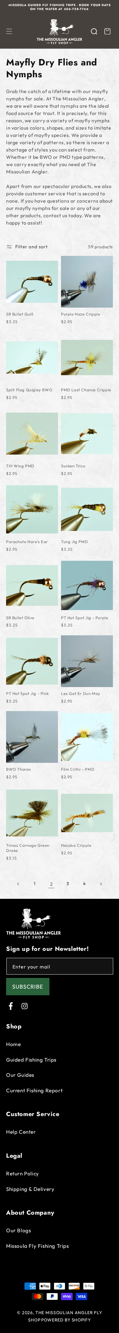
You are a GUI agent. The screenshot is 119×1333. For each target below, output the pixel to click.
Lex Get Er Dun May (80, 693)
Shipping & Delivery (30, 1189)
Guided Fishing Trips (31, 1059)
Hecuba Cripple (76, 845)
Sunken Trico (73, 465)
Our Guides (20, 1075)
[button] (9, 31)
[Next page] (100, 884)
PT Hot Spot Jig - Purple (84, 617)
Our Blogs (18, 1230)
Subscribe (27, 986)
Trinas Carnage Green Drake (27, 848)
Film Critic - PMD (77, 769)
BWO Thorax (18, 769)
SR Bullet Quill (20, 314)
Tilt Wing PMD (20, 465)
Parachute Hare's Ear (27, 541)
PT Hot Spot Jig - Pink (27, 693)
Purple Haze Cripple (80, 314)
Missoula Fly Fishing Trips (37, 1246)
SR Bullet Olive (20, 617)
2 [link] (51, 884)
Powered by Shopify (66, 1320)
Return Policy (22, 1173)
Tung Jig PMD (74, 541)
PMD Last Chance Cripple (86, 389)
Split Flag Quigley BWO (29, 389)
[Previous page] (18, 884)
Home (13, 1044)
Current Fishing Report (34, 1090)
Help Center (21, 1132)
